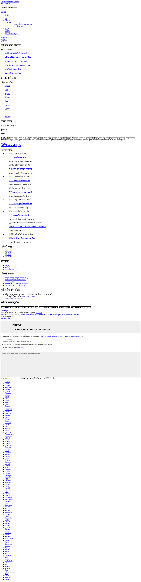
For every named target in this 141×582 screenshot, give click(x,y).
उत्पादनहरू (8, 21)
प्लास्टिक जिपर (9, 282)
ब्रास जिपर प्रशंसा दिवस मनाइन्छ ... (15, 280)
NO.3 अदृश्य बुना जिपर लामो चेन (20, 204)
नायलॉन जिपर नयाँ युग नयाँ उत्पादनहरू (16, 283)
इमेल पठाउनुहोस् (5, 318)
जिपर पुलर (20, 26)
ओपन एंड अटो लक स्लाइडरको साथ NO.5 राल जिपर (27, 227)
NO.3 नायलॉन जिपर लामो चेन (19, 181)
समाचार (7, 28)
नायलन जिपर (21, 314)
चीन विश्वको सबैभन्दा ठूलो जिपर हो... (16, 285)
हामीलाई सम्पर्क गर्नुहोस (11, 34)
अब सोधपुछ (4, 311)
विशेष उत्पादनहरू (11, 145)
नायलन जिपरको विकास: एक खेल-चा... (16, 278)
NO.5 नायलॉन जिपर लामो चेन (19, 215)
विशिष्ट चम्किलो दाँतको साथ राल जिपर (22, 238)
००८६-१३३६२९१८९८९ (28, 296)
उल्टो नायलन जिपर (32, 314)
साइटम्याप (39, 313)
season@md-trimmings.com (14, 298)
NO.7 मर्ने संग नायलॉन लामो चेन (20, 169)
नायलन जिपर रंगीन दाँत (45, 314)
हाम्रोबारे (7, 32)
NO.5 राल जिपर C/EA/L (18, 157)
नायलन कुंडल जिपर (59, 314)
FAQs (7, 30)
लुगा (10, 22)
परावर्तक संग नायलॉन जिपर (9, 314)
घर (6, 19)
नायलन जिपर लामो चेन (72, 314)
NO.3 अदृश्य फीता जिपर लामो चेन (21, 192)
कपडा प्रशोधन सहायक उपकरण (22, 24)
